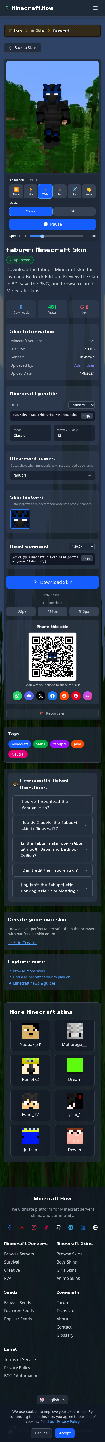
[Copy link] (87, 695)
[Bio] (95, 1227)
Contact (64, 1327)
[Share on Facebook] (52, 695)
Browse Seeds (17, 1302)
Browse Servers (19, 1254)
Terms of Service (20, 1359)
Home (18, 30)
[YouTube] (22, 1227)
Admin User (84, 365)
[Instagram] (34, 1227)
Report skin (52, 713)
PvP (7, 1278)
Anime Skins (68, 1278)
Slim (74, 211)
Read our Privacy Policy (60, 1421)
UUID (14, 404)
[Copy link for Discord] (29, 695)
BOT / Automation (21, 1376)
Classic (31, 211)
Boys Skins (67, 1262)
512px (84, 611)
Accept (65, 1433)
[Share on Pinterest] (76, 695)
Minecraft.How (32, 8)
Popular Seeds (18, 1319)
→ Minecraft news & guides (32, 983)
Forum (63, 1302)
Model (13, 203)
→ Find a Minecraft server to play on (39, 977)
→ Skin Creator (22, 942)
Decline (41, 1433)
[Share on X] (40, 695)
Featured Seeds (19, 1311)
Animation (25, 180)
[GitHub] (59, 1227)
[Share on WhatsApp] (17, 695)
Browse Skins (69, 1254)
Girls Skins (67, 1270)
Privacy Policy (17, 1367)
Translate (65, 1311)
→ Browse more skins (26, 971)
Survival (11, 1262)
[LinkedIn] (83, 1227)
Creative (12, 1270)
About (62, 1319)
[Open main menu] (95, 8)
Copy (86, 416)
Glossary (65, 1335)
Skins (40, 30)
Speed (18, 236)
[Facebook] (10, 1227)
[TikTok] (46, 1227)
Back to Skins (26, 47)
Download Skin (56, 582)
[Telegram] (71, 1227)
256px (52, 611)
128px (21, 611)
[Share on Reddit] (64, 695)
